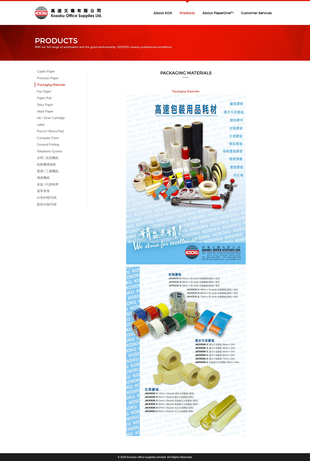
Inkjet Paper (45, 111)
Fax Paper (44, 91)
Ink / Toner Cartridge (51, 118)
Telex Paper (45, 105)
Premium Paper (48, 78)
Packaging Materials (51, 84)
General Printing (48, 144)
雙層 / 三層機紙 (47, 171)
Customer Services (256, 13)
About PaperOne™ (217, 13)
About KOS (163, 13)
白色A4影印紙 (47, 197)
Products (187, 13)
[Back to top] (298, 447)
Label (40, 124)
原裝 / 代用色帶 (47, 184)
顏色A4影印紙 (47, 204)
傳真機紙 (43, 177)
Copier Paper (46, 71)
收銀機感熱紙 (46, 164)
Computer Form (48, 138)
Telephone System (49, 151)
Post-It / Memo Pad (50, 131)
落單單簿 (43, 191)
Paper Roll (44, 98)
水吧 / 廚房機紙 (47, 158)
